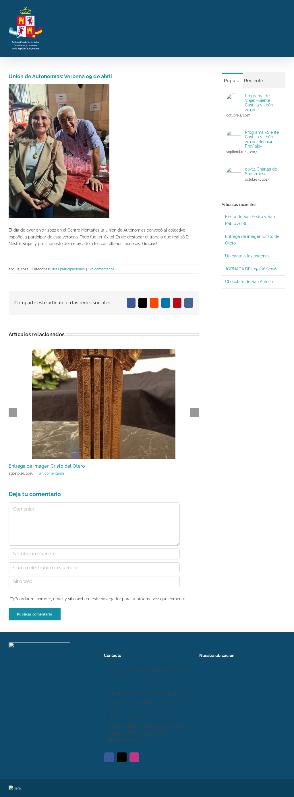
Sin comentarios (101, 269)
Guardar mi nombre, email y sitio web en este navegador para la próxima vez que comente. (100, 599)
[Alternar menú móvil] (283, 27)
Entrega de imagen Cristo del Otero (47, 466)
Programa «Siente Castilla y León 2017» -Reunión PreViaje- (262, 139)
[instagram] (134, 757)
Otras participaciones (68, 269)
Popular (232, 80)
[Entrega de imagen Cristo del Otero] (103, 351)
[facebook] (109, 757)
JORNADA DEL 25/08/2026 (250, 269)
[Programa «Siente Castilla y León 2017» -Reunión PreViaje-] (233, 133)
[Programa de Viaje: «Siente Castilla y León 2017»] (233, 96)
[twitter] (122, 757)
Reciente (253, 80)
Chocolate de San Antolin (249, 281)
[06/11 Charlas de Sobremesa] (233, 170)
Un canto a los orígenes (247, 256)
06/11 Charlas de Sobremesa (261, 171)
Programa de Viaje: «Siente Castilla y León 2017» (259, 102)
